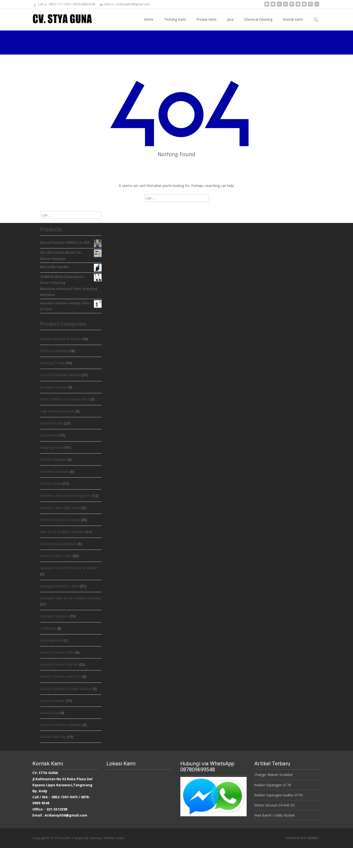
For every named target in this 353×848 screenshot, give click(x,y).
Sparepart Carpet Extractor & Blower (68, 567)
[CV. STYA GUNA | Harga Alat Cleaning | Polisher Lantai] (58, 18)
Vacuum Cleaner (52, 700)
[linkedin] (316, 6)
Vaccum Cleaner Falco (57, 652)
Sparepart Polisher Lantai (59, 586)
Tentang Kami (175, 19)
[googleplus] (298, 6)
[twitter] (273, 6)
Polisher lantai (51, 483)
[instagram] (291, 6)
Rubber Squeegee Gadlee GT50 (278, 795)
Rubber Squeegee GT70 (272, 785)
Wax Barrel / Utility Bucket (274, 815)
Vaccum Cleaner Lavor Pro (60, 676)
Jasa (230, 19)
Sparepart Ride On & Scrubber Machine (70, 598)
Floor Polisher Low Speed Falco (64, 399)
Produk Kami (206, 19)
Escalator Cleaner (53, 387)
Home (148, 19)
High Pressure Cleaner (57, 411)
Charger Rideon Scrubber (273, 774)
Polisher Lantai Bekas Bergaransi (65, 495)
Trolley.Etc (48, 628)
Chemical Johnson (54, 351)
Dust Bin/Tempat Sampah (60, 375)
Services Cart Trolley (56, 555)
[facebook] (266, 6)
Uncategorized (51, 640)
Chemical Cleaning (258, 19)
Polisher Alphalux (53, 459)
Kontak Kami (293, 19)
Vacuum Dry (49, 712)
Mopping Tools (52, 447)
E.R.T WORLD (309, 838)
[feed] (285, 6)
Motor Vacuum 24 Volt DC (274, 805)
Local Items (49, 435)
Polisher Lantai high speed (60, 507)
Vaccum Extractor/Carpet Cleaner (66, 688)
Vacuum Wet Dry (53, 736)
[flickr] (279, 6)
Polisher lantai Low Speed (60, 519)
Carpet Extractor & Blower (60, 339)
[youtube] (304, 6)
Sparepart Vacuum (54, 616)
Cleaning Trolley (52, 363)
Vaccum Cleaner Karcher (59, 664)
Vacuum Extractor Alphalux (61, 724)
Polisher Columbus (54, 471)
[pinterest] (310, 6)
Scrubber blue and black (58, 543)
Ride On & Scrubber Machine (62, 531)
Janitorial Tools (51, 423)
